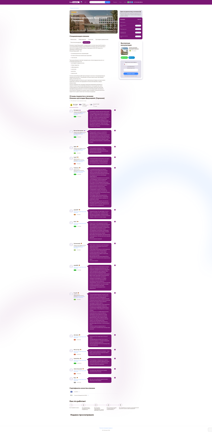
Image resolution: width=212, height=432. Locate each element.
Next (115, 31)
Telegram (132, 57)
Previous (72, 31)
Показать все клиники (74, 8)
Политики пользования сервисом (106, 428)
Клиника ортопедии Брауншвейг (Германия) (79, 113)
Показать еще (86, 42)
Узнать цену (138, 25)
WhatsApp (125, 57)
